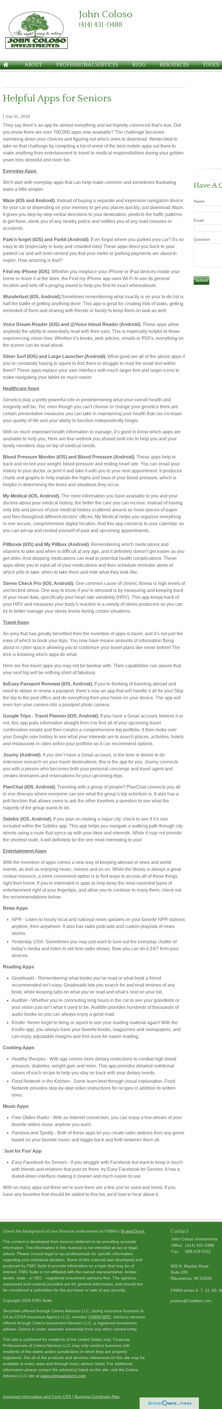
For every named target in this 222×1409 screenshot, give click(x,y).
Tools (211, 65)
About (33, 65)
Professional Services (87, 65)
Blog (139, 65)
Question (202, 239)
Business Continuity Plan (97, 1396)
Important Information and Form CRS (37, 1396)
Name (199, 201)
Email (199, 220)
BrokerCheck (133, 1231)
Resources (174, 65)
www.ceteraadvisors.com (63, 1375)
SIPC (106, 1317)
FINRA (94, 1317)
